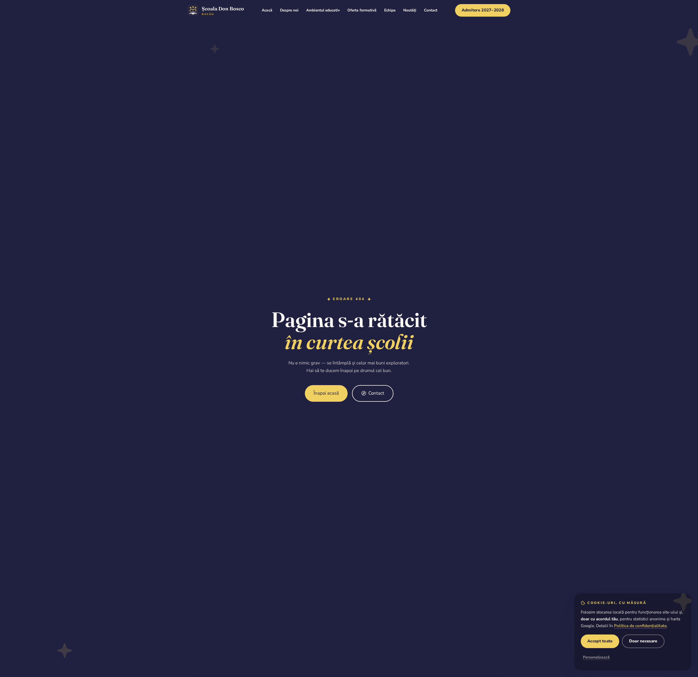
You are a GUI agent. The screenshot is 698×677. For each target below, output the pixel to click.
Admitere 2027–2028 (483, 10)
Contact (376, 393)
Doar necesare (643, 641)
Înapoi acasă (326, 393)
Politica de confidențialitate (640, 625)
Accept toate (600, 641)
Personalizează (596, 657)
